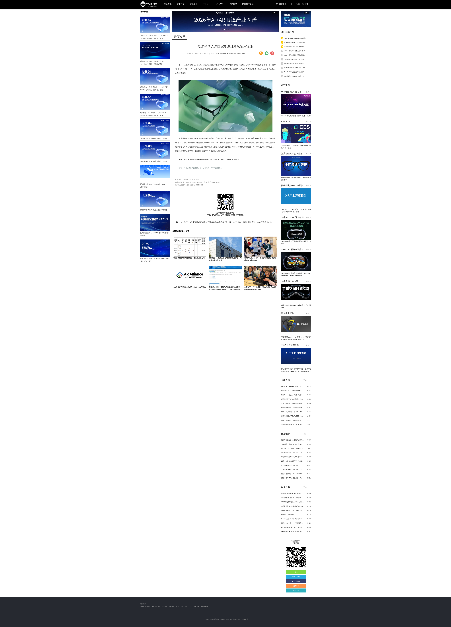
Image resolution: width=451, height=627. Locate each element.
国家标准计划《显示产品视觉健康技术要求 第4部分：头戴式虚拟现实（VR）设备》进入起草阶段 (224, 289)
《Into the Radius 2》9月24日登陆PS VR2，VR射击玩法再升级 (295, 59)
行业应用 (206, 4)
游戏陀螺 (172, 607)
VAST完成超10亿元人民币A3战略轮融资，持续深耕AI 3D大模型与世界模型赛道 (292, 502)
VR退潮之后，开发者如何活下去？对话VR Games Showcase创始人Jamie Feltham (292, 391)
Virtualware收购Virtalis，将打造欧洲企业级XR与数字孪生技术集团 (292, 493)
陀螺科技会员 (248, 4)
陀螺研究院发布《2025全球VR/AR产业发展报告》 (292, 474)
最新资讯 (167, 4)
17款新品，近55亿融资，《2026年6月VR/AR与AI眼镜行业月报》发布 (292, 444)
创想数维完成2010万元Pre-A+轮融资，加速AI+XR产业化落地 (292, 510)
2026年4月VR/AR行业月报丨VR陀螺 (292, 465)
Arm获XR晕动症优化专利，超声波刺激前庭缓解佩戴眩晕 (295, 72)
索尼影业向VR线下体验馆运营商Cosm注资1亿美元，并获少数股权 (292, 506)
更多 (307, 92)
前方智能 (164, 607)
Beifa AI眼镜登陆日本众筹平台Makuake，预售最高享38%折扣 (295, 51)
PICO (190, 607)
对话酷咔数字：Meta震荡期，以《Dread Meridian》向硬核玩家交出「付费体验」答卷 (292, 399)
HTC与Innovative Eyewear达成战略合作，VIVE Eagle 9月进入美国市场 (295, 38)
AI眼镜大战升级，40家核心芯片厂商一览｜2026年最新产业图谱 (292, 452)
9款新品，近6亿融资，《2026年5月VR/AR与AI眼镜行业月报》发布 (292, 448)
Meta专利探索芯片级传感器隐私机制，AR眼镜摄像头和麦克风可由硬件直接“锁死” (295, 46)
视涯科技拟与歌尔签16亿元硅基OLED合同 (189, 258)
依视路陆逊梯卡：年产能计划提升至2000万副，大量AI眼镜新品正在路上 (292, 407)
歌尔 (217, 53)
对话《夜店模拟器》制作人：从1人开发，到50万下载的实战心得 (292, 412)
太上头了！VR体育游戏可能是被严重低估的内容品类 (198, 222)
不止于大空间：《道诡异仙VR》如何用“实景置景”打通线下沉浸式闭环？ (292, 420)
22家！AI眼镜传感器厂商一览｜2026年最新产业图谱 (292, 461)
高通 (181, 607)
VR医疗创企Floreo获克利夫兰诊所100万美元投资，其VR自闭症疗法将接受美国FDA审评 (292, 531)
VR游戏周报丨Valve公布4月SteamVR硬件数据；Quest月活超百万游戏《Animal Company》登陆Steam (292, 457)
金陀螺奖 (233, 4)
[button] (222, 29)
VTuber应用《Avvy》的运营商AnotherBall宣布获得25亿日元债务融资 (292, 519)
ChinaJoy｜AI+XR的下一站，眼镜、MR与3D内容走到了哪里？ (292, 386)
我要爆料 (296, 586)
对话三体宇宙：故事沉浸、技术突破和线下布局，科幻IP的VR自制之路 (292, 424)
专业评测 (180, 4)
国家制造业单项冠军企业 (236, 53)
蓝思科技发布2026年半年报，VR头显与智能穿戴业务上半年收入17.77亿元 (295, 68)
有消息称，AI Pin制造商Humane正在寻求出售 (249, 222)
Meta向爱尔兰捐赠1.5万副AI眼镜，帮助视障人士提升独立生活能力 (295, 55)
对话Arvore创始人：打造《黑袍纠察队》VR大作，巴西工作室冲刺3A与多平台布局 (292, 395)
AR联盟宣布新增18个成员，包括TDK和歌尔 (189, 287)
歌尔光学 (223, 53)
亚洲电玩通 (204, 607)
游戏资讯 (193, 4)
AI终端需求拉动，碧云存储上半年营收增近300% (295, 63)
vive (186, 607)
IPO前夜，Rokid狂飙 (287, 514)
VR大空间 (220, 4)
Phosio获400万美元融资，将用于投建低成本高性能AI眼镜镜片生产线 (292, 527)
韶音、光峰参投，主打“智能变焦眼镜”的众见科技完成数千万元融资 (292, 523)
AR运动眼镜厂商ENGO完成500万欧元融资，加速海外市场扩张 (292, 498)
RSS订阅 (296, 590)
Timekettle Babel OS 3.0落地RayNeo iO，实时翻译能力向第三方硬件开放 (295, 42)
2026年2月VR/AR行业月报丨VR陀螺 (292, 478)
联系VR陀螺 (296, 577)
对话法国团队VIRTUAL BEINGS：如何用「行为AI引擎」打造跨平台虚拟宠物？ (292, 416)
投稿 (296, 572)
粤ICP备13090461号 (240, 619)
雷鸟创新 (196, 607)
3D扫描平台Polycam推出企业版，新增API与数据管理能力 (295, 76)
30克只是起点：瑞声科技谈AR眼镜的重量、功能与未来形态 (292, 403)
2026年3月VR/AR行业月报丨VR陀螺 (292, 469)
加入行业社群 (296, 581)
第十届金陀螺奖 (145, 607)
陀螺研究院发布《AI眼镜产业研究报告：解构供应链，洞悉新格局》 (292, 440)
